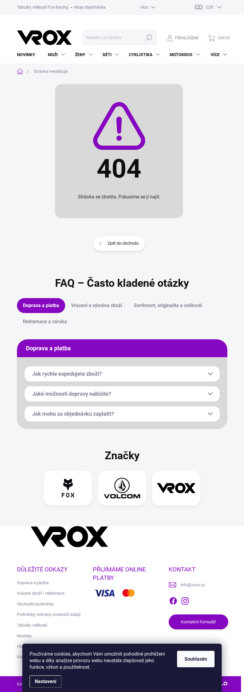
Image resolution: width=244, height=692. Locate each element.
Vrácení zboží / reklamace (40, 593)
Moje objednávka (90, 7)
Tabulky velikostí (32, 625)
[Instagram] (185, 599)
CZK (210, 7)
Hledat (149, 37)
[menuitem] (28, 55)
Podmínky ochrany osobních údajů (49, 614)
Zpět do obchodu (123, 243)
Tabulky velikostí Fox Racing (42, 7)
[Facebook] (173, 599)
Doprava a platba (33, 582)
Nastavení (45, 681)
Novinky (24, 636)
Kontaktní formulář (198, 621)
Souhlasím (195, 659)
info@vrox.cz (193, 584)
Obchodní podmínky (35, 604)
